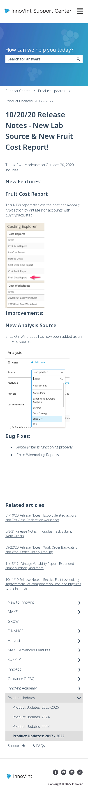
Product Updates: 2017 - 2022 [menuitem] (38, 735)
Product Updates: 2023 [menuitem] (31, 726)
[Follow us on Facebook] (55, 772)
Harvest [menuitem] (14, 640)
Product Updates (51, 90)
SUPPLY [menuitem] (14, 659)
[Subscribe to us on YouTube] (63, 772)
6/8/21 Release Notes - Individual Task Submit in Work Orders (40, 533)
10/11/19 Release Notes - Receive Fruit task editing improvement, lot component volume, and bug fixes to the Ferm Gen (43, 584)
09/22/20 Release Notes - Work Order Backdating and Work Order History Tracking (41, 549)
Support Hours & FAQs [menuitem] (26, 745)
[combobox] (39, 59)
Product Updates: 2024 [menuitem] (31, 717)
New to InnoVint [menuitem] (21, 602)
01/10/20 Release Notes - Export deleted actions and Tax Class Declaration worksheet (41, 517)
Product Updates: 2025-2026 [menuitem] (36, 707)
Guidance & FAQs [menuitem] (22, 678)
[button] (79, 602)
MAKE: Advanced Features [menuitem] (29, 650)
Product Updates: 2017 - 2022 (29, 101)
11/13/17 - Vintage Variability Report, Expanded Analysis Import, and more (39, 565)
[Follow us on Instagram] (80, 772)
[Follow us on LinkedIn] (71, 772)
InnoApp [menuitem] (14, 669)
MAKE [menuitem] (13, 611)
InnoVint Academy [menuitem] (22, 688)
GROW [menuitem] (13, 621)
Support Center (17, 90)
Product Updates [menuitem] (21, 697)
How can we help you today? (39, 49)
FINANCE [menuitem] (15, 630)
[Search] (78, 59)
